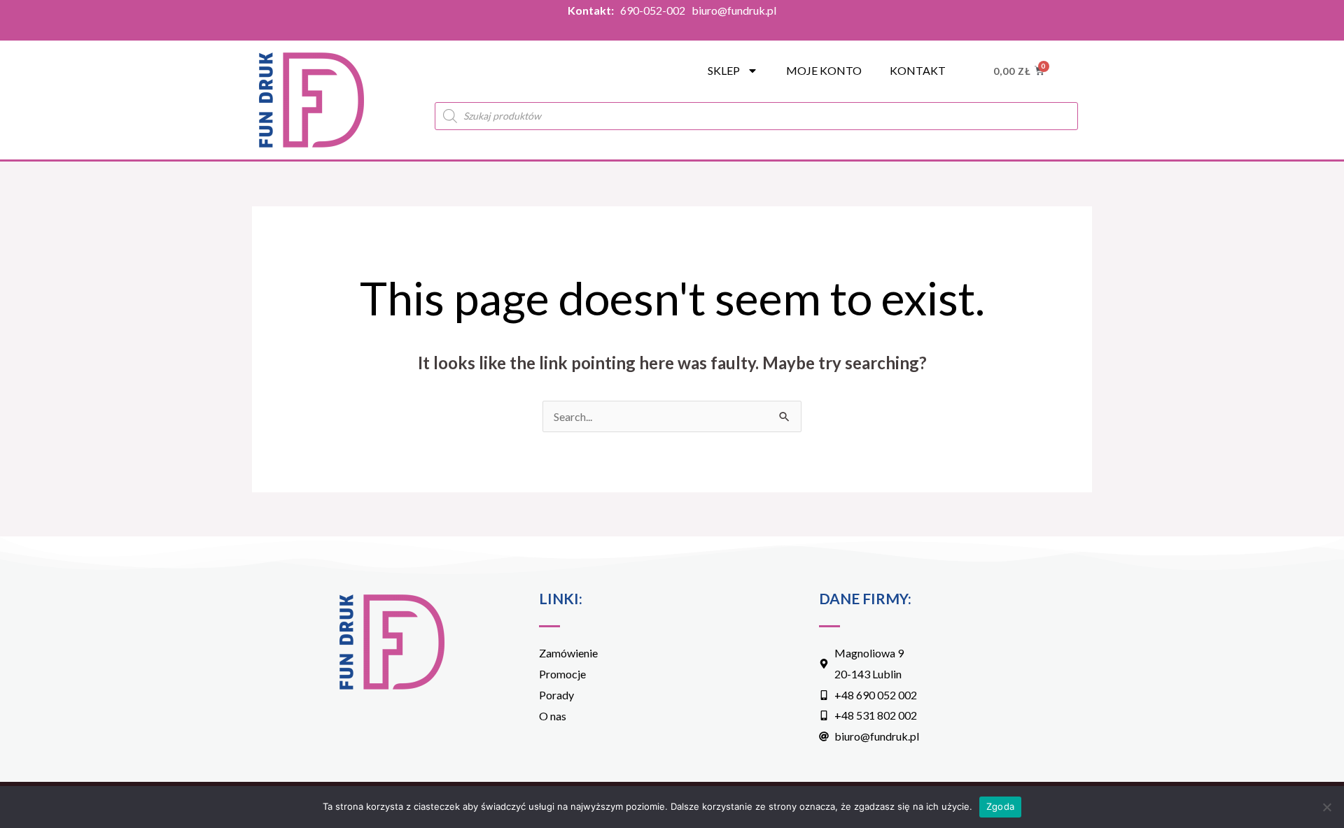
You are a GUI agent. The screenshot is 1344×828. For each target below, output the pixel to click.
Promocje (562, 673)
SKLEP (724, 70)
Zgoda (1000, 806)
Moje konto (824, 70)
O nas (552, 715)
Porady (556, 694)
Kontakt (918, 70)
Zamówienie (568, 652)
